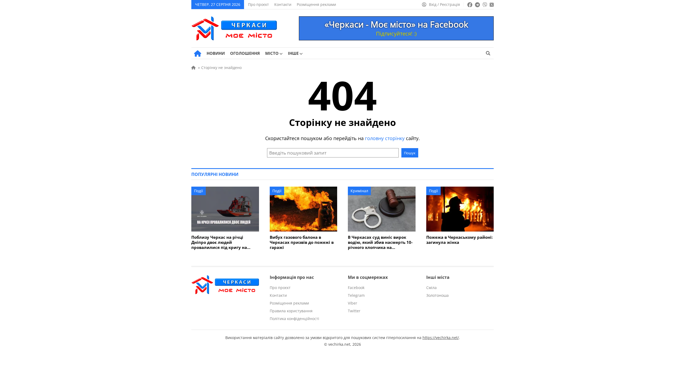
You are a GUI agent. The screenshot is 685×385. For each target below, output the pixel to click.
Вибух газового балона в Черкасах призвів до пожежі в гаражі (302, 242)
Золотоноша (437, 295)
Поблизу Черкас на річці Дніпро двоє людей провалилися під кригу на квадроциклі (219, 242)
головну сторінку (385, 138)
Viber (352, 303)
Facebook (356, 287)
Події (198, 190)
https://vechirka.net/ (441, 337)
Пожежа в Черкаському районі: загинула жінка (459, 240)
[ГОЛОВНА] (197, 53)
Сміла (431, 287)
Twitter (354, 310)
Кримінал (359, 190)
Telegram (356, 295)
